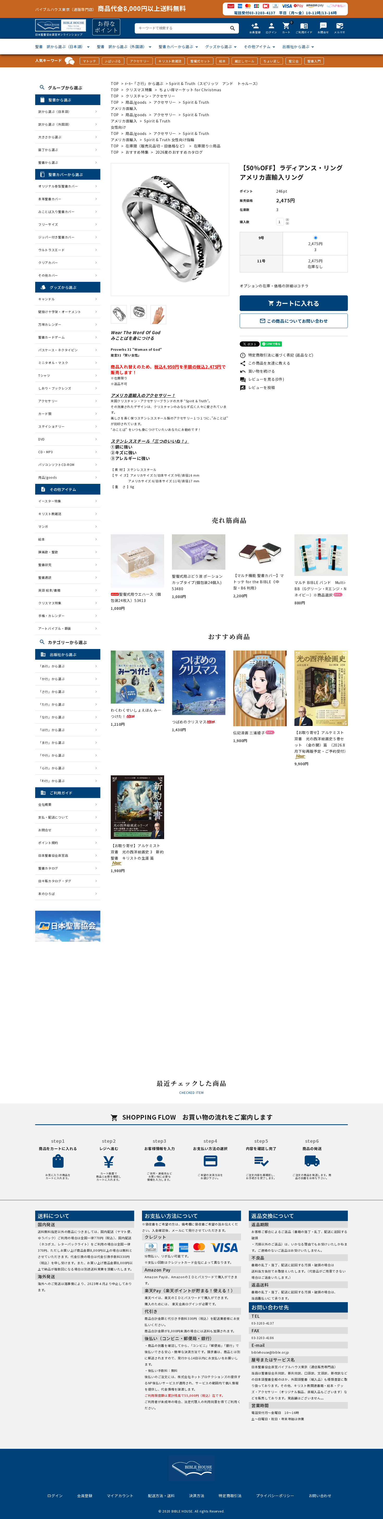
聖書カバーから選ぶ (176, 46)
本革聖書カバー (49, 199)
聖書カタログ (48, 868)
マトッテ (89, 61)
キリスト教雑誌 (170, 61)
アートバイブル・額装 (54, 628)
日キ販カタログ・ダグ (54, 881)
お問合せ (45, 830)
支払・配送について (53, 817)
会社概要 (45, 804)
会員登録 (84, 1495)
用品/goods (136, 102)
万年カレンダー (49, 324)
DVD (41, 439)
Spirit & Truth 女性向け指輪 (169, 139)
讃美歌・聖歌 (48, 552)
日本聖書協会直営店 (53, 855)
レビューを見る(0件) (262, 379)
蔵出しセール (245, 61)
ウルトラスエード (51, 250)
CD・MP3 (45, 452)
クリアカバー (48, 262)
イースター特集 (49, 501)
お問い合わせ (320, 1495)
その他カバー (48, 275)
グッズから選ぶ (218, 46)
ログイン (55, 1495)
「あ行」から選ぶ (53, 666)
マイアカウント (120, 1495)
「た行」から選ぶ (53, 704)
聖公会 (294, 61)
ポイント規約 (48, 842)
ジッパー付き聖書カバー (56, 237)
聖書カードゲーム (51, 337)
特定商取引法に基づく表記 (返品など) (276, 355)
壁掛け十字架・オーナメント (59, 311)
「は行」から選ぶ (53, 730)
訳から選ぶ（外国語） (54, 124)
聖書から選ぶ (48, 162)
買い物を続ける (257, 371)
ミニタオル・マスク (53, 362)
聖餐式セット (200, 61)
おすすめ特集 (137, 152)
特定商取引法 (230, 1495)
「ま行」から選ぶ (53, 742)
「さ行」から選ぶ (53, 691)
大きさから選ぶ (49, 137)
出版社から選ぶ (295, 46)
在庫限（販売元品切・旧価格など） (156, 145)
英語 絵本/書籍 (49, 590)
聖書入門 (314, 61)
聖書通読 (45, 577)
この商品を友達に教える (265, 363)
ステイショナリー (51, 426)
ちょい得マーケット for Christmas (190, 89)
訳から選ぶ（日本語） (54, 111)
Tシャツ (44, 375)
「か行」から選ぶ (53, 679)
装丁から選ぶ (48, 149)
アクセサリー (140, 61)
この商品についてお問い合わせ (294, 321)
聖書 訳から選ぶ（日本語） (60, 46)
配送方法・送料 (161, 1495)
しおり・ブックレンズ (54, 388)
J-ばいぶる (113, 61)
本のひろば (46, 893)
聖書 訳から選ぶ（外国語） (122, 46)
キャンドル (46, 299)
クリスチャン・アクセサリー (150, 96)
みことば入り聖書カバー (56, 211)
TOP (115, 83)
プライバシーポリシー (275, 1495)
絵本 (222, 61)
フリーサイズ (48, 224)
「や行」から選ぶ (53, 755)
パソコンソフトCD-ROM (56, 464)
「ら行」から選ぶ (53, 768)
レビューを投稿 (257, 387)
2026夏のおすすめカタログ (179, 152)
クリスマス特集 (139, 89)
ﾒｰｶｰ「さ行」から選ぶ (144, 83)
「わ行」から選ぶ (53, 780)
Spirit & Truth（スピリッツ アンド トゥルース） (214, 83)
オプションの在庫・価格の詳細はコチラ (274, 285)
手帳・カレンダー (51, 615)
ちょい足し (271, 61)
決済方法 (197, 1495)
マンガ (43, 526)
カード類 (45, 413)
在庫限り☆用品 (207, 145)
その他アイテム (257, 46)
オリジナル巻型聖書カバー (58, 186)
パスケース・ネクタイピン (58, 350)
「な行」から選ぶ (53, 717)
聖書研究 (45, 564)
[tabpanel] (170, 229)
